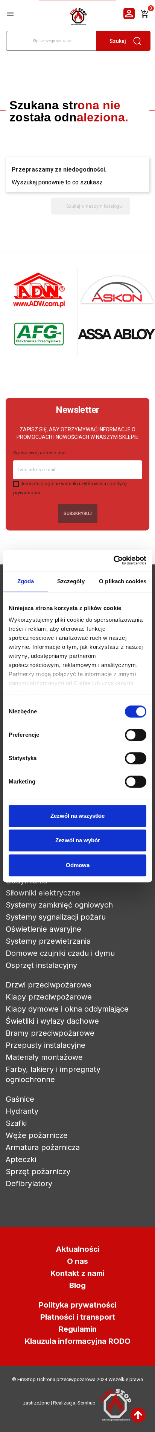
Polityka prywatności (78, 1304)
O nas (77, 1261)
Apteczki (21, 1159)
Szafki (16, 1123)
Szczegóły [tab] (71, 581)
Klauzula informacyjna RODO (78, 1341)
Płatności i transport (77, 1317)
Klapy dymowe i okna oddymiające (67, 1008)
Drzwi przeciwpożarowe (48, 984)
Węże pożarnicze (37, 1135)
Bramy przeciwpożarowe (50, 1033)
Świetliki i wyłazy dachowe (52, 1021)
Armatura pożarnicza (43, 1147)
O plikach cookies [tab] (122, 581)
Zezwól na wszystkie (77, 816)
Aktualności (78, 1249)
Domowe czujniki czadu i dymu (60, 953)
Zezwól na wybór (77, 840)
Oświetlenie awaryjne (43, 929)
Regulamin (78, 1329)
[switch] (135, 735)
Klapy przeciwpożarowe (49, 996)
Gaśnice (20, 1099)
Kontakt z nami (77, 1273)
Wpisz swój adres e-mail (40, 452)
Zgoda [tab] (25, 581)
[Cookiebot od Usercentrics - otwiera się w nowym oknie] (113, 560)
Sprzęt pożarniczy (38, 1171)
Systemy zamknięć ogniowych (59, 904)
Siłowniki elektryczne (43, 892)
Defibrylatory (29, 1183)
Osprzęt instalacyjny (41, 965)
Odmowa (78, 865)
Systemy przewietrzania (48, 941)
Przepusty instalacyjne (45, 1045)
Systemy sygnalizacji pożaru (56, 916)
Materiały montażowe (44, 1057)
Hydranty (22, 1111)
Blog (77, 1285)
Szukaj (117, 41)
